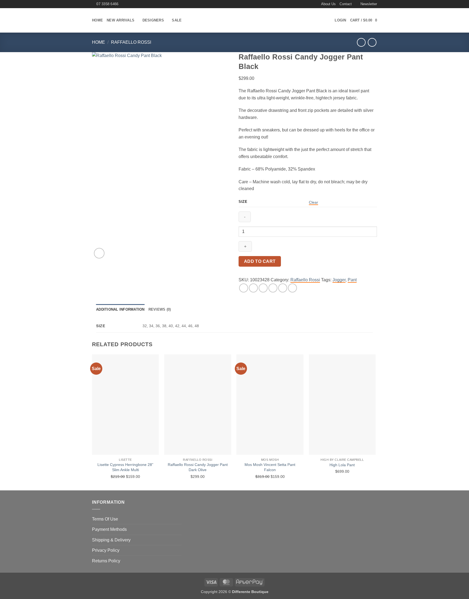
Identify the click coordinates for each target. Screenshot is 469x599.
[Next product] (361, 42)
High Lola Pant (342, 465)
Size (243, 202)
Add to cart (260, 261)
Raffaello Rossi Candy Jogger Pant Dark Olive (198, 467)
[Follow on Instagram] (314, 4)
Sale (177, 20)
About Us (328, 4)
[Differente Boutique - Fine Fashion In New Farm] (235, 20)
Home (97, 20)
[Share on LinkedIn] (282, 287)
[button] (366, 4)
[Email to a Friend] (263, 287)
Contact (346, 4)
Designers (153, 20)
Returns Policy (106, 561)
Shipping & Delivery (111, 540)
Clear (313, 202)
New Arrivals (120, 20)
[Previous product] (372, 42)
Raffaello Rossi (131, 42)
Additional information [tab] (120, 309)
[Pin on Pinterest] (272, 287)
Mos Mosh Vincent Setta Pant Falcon (270, 467)
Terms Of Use (105, 519)
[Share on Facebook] (243, 287)
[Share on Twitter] (253, 287)
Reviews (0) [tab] (159, 309)
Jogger (339, 280)
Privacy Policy (105, 550)
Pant (352, 280)
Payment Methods (109, 529)
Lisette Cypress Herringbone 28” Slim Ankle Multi (125, 467)
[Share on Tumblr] (292, 287)
